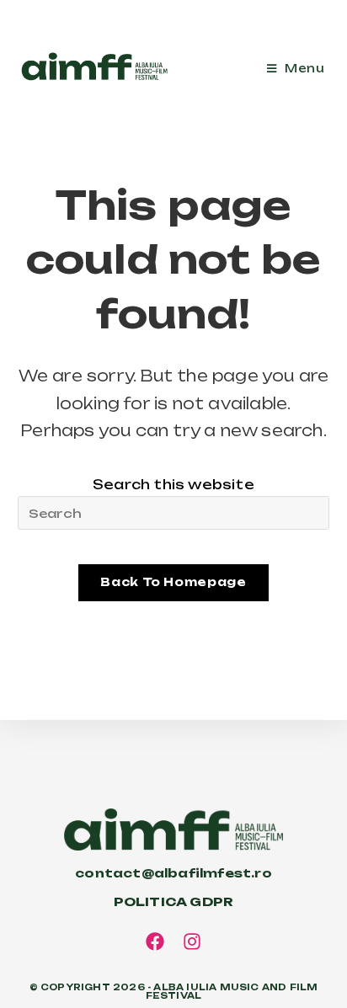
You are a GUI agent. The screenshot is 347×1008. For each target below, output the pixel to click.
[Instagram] (193, 941)
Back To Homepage (173, 582)
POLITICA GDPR (174, 901)
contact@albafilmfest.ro (173, 873)
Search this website (173, 485)
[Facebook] (155, 941)
